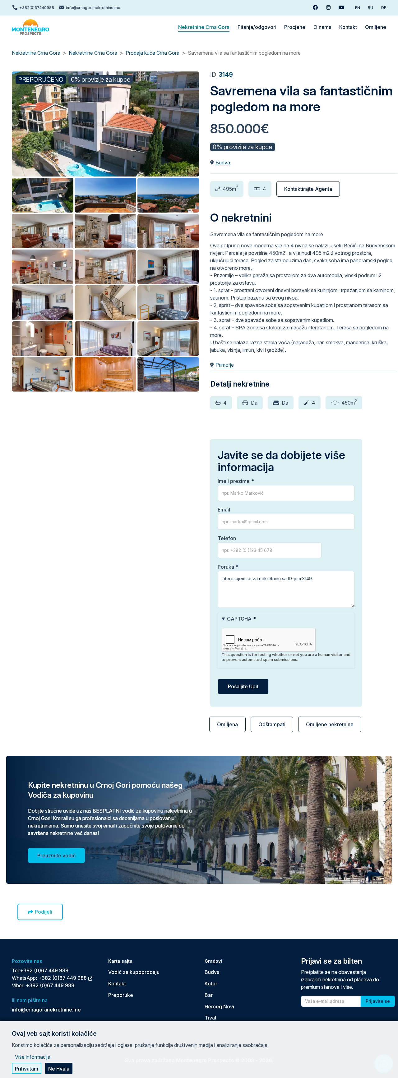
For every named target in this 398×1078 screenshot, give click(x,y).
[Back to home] (30, 27)
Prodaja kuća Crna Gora (152, 53)
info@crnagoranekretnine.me (46, 1010)
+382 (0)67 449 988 (44, 970)
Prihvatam (26, 1069)
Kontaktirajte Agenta (308, 189)
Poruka (226, 567)
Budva (222, 162)
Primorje (224, 365)
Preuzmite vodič (56, 855)
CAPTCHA (239, 619)
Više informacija (32, 1057)
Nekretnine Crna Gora (36, 53)
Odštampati (271, 724)
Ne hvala (58, 1069)
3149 (226, 74)
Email (224, 510)
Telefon (227, 538)
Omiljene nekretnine (330, 724)
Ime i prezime (234, 481)
